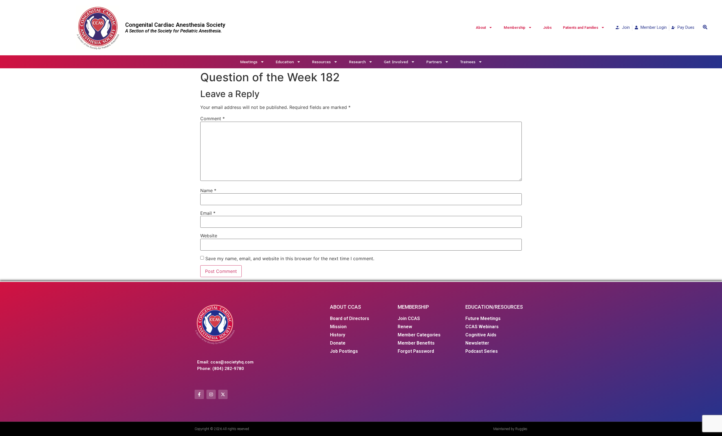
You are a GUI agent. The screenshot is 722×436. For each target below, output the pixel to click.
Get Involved (396, 61)
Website (208, 235)
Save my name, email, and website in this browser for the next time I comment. (289, 258)
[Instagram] (211, 394)
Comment (212, 118)
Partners (434, 61)
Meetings (248, 61)
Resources (321, 61)
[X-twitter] (223, 394)
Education (285, 61)
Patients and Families (580, 27)
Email (207, 213)
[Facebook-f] (199, 394)
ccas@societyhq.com (232, 362)
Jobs (547, 27)
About (481, 27)
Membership (514, 27)
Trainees (468, 61)
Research (357, 61)
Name (208, 190)
